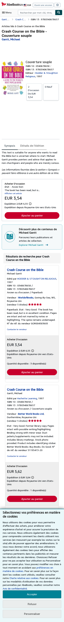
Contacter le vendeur (17, 329)
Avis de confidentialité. (15, 588)
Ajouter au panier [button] (32, 215)
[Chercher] (58, 12)
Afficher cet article (13, 193)
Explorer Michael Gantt (31, 244)
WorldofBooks (25, 297)
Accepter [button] (32, 594)
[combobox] (36, 12)
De (33, 91)
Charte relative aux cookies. (24, 578)
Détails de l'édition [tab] (32, 145)
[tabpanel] (31, 163)
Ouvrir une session (43, 5)
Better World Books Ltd (31, 413)
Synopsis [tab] (9, 145)
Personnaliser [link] (32, 613)
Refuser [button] (32, 604)
